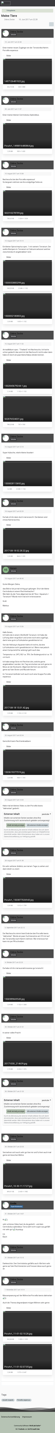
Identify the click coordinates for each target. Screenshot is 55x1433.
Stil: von (27, 1429)
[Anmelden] (45, 3)
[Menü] (51, 3)
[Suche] (38, 3)
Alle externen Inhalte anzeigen (37, 825)
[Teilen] (51, 24)
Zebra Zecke (9, 19)
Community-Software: (27, 1426)
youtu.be (45, 814)
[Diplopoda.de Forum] (6, 3)
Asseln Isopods (8, 1400)
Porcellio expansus (23, 1400)
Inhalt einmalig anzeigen (15, 825)
